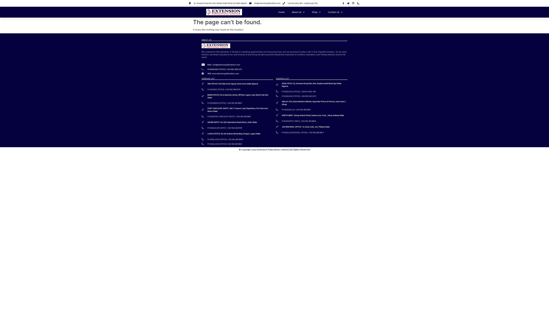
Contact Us (333, 12)
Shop (314, 12)
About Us (296, 12)
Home (281, 12)
